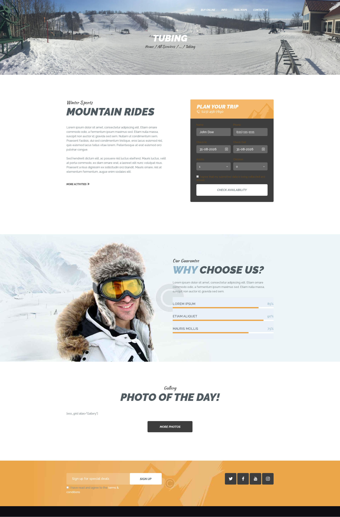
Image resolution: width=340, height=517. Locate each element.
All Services (166, 46)
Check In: (201, 142)
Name (199, 124)
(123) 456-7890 (212, 111)
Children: (238, 159)
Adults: (200, 159)
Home (149, 46)
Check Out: (239, 142)
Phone (237, 124)
